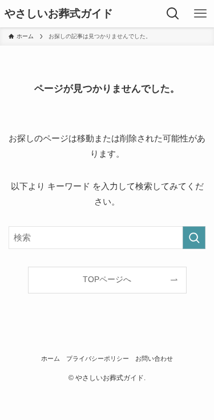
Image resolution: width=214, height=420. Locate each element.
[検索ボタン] (173, 13)
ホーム (50, 358)
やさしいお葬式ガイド (59, 14)
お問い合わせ (154, 358)
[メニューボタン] (200, 13)
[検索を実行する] (194, 237)
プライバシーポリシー (97, 358)
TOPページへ (107, 279)
